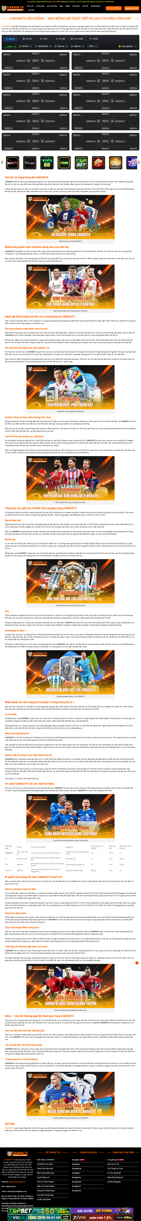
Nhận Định (95, 6)
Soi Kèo (31, 10)
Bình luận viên (44, 46)
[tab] (10, 39)
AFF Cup (30, 6)
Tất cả (92, 46)
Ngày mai (78, 46)
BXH (61, 6)
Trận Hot (26, 46)
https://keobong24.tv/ (17, 1182)
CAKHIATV (6, 26)
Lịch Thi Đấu (52, 6)
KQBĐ (67, 6)
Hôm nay (62, 46)
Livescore (40, 6)
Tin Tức (85, 6)
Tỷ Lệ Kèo (76, 6)
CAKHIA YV (9, 1128)
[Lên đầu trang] (137, 963)
